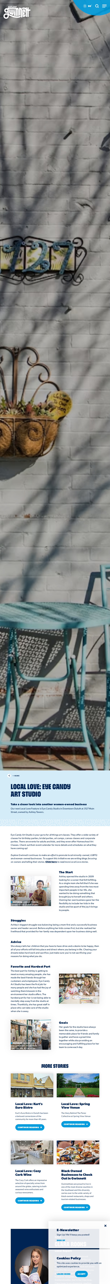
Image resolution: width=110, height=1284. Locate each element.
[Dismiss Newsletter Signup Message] (105, 1225)
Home (16, 775)
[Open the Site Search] (97, 6)
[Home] (17, 12)
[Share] (9, 775)
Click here (51, 861)
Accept (81, 1274)
